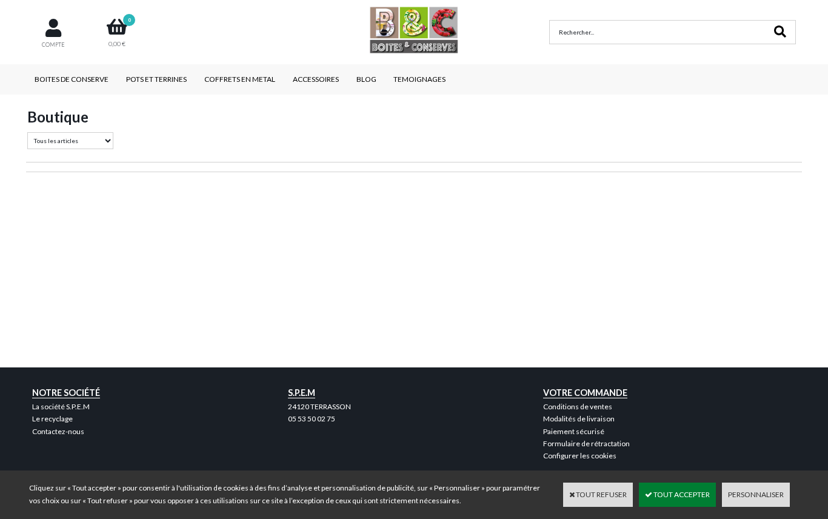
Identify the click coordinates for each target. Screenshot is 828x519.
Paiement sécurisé (573, 431)
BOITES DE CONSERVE (72, 79)
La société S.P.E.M (61, 406)
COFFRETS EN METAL (239, 79)
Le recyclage (52, 418)
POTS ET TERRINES (156, 79)
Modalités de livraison (579, 418)
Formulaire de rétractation (586, 443)
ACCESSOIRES (316, 79)
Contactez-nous (58, 431)
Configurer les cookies (579, 455)
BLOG (366, 79)
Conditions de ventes (577, 406)
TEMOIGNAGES (419, 79)
